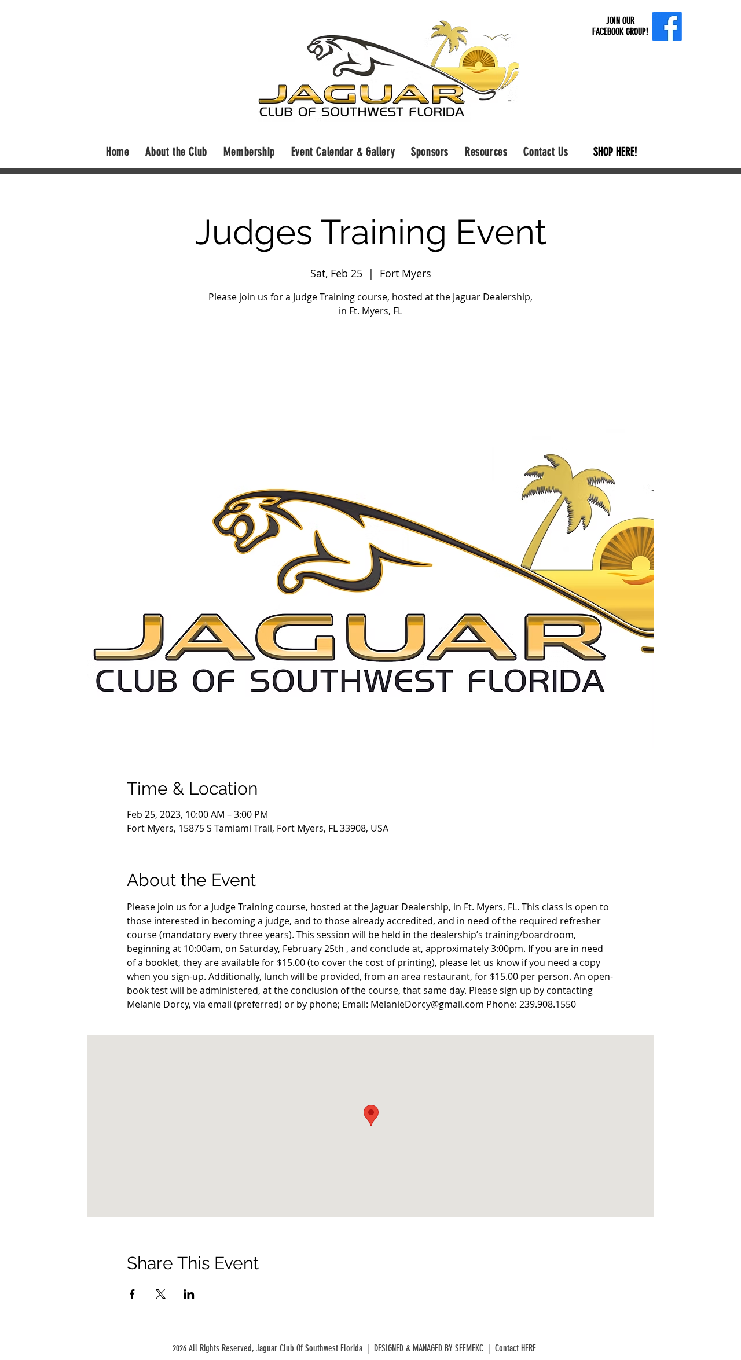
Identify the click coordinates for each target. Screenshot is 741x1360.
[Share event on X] (160, 1294)
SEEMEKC (469, 1348)
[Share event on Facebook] (132, 1294)
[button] (176, 151)
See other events (370, 374)
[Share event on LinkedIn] (189, 1294)
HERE (528, 1348)
